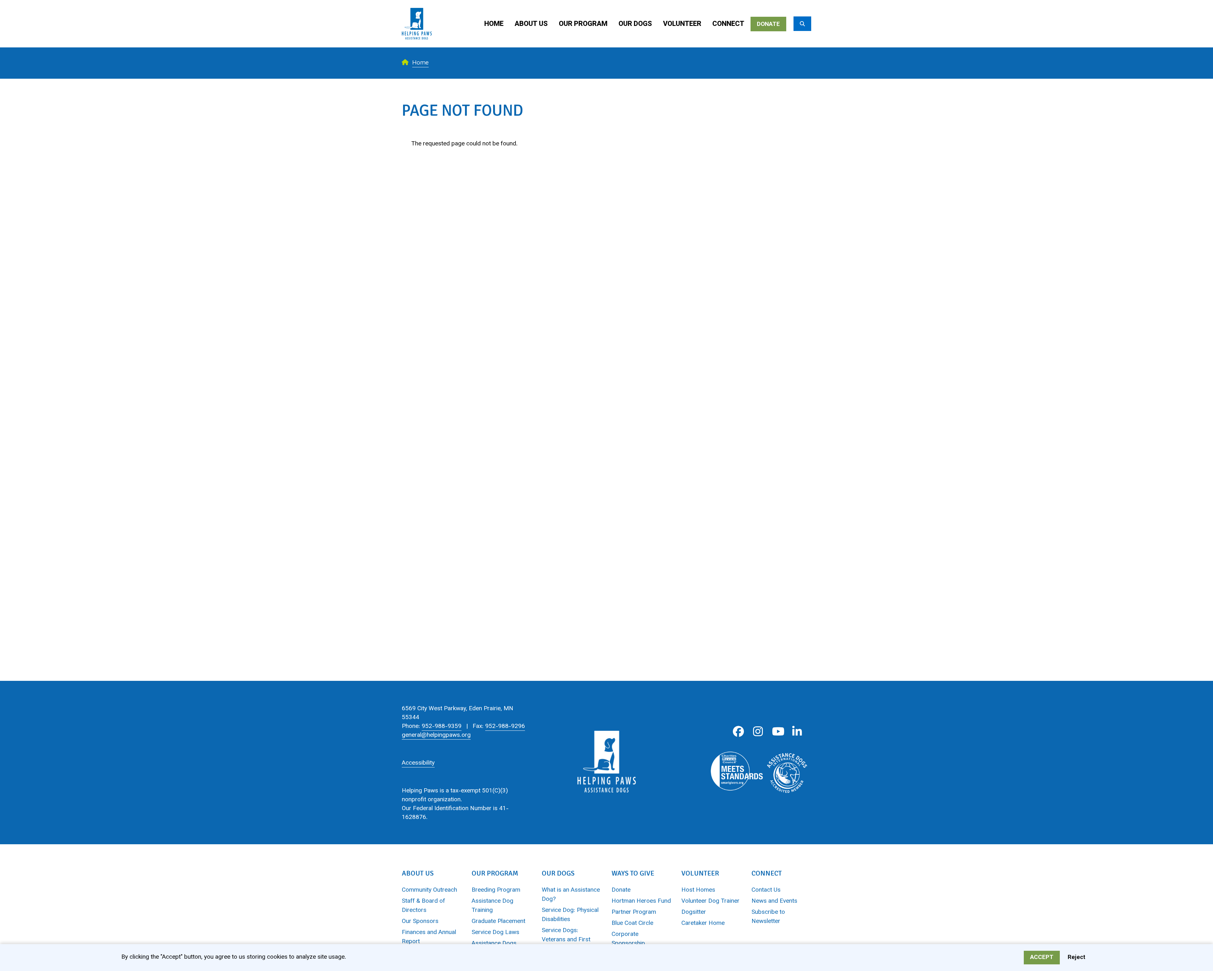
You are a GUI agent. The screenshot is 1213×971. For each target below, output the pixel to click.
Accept (1041, 957)
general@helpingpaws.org (436, 735)
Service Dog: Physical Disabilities (570, 915)
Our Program (583, 24)
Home (494, 24)
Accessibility (418, 763)
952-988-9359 (442, 726)
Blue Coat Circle (632, 923)
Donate (768, 24)
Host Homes (698, 890)
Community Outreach (429, 890)
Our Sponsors (420, 921)
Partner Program (634, 912)
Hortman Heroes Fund (641, 901)
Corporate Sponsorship (628, 939)
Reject (1076, 957)
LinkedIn (797, 731)
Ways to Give (633, 873)
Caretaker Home (703, 923)
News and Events (774, 901)
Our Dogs (635, 24)
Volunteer (682, 24)
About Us (531, 24)
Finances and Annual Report (429, 937)
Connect (728, 24)
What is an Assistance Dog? (571, 895)
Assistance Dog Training (492, 906)
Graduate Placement (498, 921)
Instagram (757, 731)
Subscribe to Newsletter (768, 917)
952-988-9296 (505, 726)
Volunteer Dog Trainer (710, 901)
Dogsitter (693, 912)
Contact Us (766, 890)
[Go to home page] (417, 4)
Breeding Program (496, 890)
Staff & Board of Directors (423, 906)
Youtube (777, 731)
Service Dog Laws (495, 932)
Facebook (738, 731)
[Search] (802, 23)
